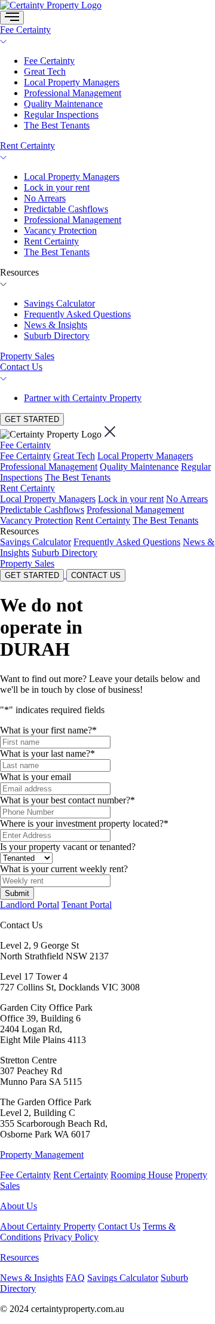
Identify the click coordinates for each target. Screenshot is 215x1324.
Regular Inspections (61, 114)
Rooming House (141, 1175)
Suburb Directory (57, 336)
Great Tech (45, 71)
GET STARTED (32, 419)
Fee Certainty (25, 30)
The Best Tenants (57, 125)
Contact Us (21, 367)
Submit (17, 893)
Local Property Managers (71, 82)
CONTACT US (96, 575)
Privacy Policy (71, 1237)
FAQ (75, 1278)
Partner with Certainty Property (83, 398)
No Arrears (45, 198)
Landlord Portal (29, 905)
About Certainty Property (48, 1226)
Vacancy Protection (60, 230)
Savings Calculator (59, 303)
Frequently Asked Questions (77, 314)
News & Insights (55, 325)
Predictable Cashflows (66, 209)
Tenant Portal (87, 905)
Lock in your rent (57, 187)
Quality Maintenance (63, 104)
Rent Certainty (27, 145)
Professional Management (72, 93)
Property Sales (27, 356)
